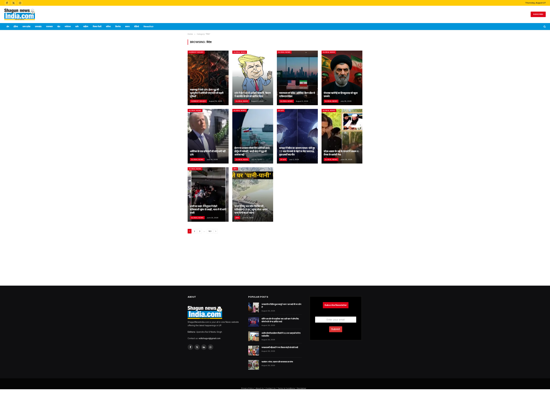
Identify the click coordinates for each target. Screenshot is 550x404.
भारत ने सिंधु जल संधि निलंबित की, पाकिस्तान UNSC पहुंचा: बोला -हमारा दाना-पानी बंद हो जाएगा (250, 209)
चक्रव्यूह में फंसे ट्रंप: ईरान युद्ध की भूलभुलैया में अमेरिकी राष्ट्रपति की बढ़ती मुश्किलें (206, 93)
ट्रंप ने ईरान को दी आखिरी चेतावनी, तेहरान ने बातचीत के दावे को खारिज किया (252, 94)
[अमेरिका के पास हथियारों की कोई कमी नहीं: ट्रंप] (208, 136)
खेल (58, 26)
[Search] (544, 26)
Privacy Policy (247, 388)
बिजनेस (118, 26)
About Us (260, 388)
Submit (335, 329)
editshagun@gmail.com (209, 338)
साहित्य (85, 26)
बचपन (127, 26)
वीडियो (136, 26)
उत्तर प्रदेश (26, 26)
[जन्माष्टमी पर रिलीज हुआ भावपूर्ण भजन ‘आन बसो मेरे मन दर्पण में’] (253, 307)
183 (209, 231)
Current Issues (196, 52)
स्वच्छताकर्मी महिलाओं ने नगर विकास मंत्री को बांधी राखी (280, 347)
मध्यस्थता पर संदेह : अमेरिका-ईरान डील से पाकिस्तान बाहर (297, 94)
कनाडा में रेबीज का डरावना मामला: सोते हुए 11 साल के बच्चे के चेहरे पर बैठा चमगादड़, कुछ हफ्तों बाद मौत (297, 151)
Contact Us (271, 388)
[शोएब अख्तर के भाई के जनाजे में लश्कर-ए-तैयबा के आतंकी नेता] (342, 136)
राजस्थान (49, 26)
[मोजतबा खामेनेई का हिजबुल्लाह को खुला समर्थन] (342, 78)
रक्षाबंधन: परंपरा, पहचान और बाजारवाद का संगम (277, 361)
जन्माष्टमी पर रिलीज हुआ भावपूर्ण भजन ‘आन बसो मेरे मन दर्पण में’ (281, 305)
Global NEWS (239, 52)
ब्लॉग (77, 26)
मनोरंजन (68, 26)
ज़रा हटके (281, 110)
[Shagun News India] (19, 14)
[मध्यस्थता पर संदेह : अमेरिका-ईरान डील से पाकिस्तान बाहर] (297, 78)
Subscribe (538, 14)
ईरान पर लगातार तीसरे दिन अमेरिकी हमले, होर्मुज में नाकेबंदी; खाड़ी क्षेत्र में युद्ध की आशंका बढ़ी (252, 151)
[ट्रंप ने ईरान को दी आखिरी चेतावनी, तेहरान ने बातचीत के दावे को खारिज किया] (252, 78)
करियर (108, 26)
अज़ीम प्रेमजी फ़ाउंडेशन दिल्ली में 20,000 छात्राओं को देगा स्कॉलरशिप (281, 334)
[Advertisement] (275, 13)
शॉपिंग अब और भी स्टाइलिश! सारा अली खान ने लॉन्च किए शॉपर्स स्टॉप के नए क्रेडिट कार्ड (280, 320)
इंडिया (16, 26)
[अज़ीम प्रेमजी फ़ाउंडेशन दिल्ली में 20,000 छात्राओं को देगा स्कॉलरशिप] (253, 336)
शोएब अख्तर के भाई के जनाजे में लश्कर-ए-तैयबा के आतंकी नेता (341, 153)
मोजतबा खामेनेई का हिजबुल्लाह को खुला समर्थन (341, 94)
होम (8, 26)
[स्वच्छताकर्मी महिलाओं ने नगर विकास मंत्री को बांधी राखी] (253, 350)
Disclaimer (301, 388)
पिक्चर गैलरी (97, 26)
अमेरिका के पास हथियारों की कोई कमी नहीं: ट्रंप (208, 153)
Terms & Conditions (286, 388)
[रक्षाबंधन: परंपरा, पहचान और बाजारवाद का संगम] (253, 365)
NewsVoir (149, 26)
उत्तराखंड (38, 26)
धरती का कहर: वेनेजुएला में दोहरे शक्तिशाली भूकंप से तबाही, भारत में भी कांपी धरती (208, 209)
